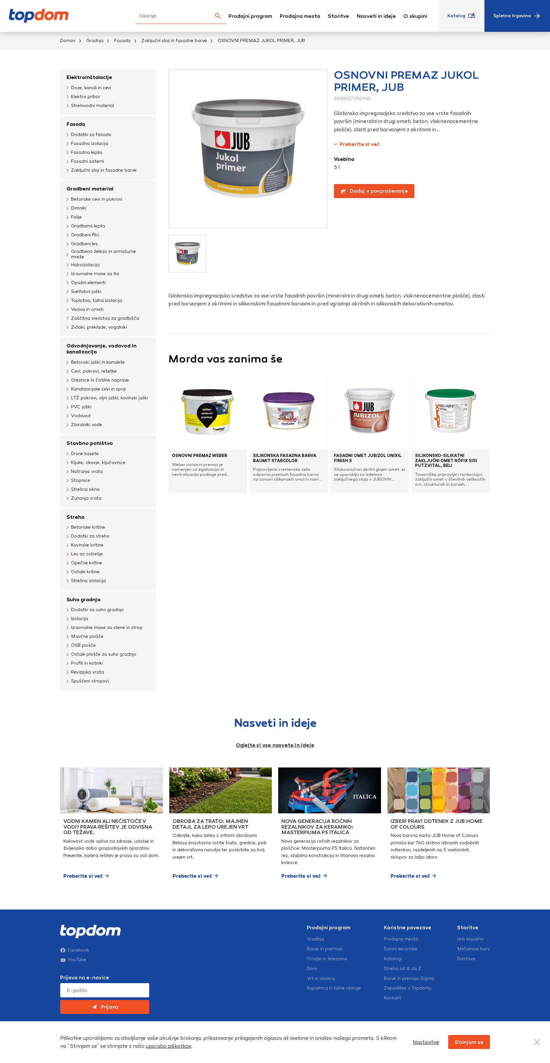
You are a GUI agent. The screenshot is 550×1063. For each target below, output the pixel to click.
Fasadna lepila (86, 152)
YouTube (77, 959)
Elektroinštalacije (89, 77)
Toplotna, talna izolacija (96, 300)
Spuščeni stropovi (90, 681)
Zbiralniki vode (86, 424)
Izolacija (79, 618)
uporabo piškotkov (168, 1046)
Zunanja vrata (86, 498)
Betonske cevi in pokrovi (96, 199)
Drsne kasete (85, 453)
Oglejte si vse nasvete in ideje (275, 745)
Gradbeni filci (85, 235)
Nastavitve (426, 1042)
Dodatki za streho (90, 536)
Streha (75, 517)
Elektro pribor (85, 96)
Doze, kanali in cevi (91, 87)
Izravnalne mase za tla (95, 273)
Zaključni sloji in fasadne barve (174, 40)
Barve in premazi (324, 949)
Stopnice (80, 480)
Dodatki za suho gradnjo (97, 609)
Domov (67, 40)
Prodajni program (250, 16)
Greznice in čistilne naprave (100, 380)
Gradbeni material (90, 189)
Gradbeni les (84, 243)
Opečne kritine (86, 563)
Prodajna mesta (300, 16)
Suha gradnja (83, 599)
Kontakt (392, 998)
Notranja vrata (87, 471)
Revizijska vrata (87, 672)
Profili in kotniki (87, 663)
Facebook (78, 950)
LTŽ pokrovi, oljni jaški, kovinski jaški (109, 398)
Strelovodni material (92, 105)
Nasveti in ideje (376, 16)
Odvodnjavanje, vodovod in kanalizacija (102, 349)
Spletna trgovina (512, 15)
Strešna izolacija (88, 580)
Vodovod (80, 415)
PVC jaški (81, 407)
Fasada (122, 40)
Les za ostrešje (87, 554)
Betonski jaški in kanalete (98, 362)
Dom (312, 968)
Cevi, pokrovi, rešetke (94, 371)
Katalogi (393, 958)
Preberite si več (360, 144)
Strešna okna (85, 489)
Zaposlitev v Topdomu (408, 988)
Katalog (456, 15)
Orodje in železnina (327, 958)
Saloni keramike (400, 949)
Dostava (466, 958)
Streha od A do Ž (402, 968)
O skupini (415, 16)
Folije (76, 217)
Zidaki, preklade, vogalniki (99, 327)
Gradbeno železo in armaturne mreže (103, 254)
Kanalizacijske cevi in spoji (98, 389)
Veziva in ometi (87, 309)
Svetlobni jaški (86, 291)
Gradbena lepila (88, 226)
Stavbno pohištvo (90, 443)
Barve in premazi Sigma (409, 978)
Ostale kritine (85, 571)
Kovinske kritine (87, 545)
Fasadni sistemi (87, 161)
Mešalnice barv (473, 949)
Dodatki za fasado (91, 134)
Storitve (338, 16)
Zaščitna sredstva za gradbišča (105, 318)
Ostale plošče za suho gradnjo (103, 654)
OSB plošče (83, 645)
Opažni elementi (88, 282)
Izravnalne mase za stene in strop (107, 627)
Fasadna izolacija (89, 143)
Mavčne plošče (87, 636)
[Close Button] (537, 1042)
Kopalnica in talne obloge (334, 988)
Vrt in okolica (321, 978)
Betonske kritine (88, 527)
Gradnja (94, 40)
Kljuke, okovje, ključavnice (98, 462)
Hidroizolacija (85, 265)
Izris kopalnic (470, 939)
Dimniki (78, 208)
